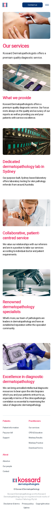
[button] (47, 5)
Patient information (11, 428)
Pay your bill (8, 433)
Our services (34, 428)
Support (6, 438)
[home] (5, 5)
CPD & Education (36, 433)
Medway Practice (36, 443)
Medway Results (35, 438)
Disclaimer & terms (12, 504)
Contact (6, 471)
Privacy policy (28, 504)
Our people (7, 466)
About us (6, 461)
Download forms (36, 448)
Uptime (26, 508)
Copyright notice (42, 504)
